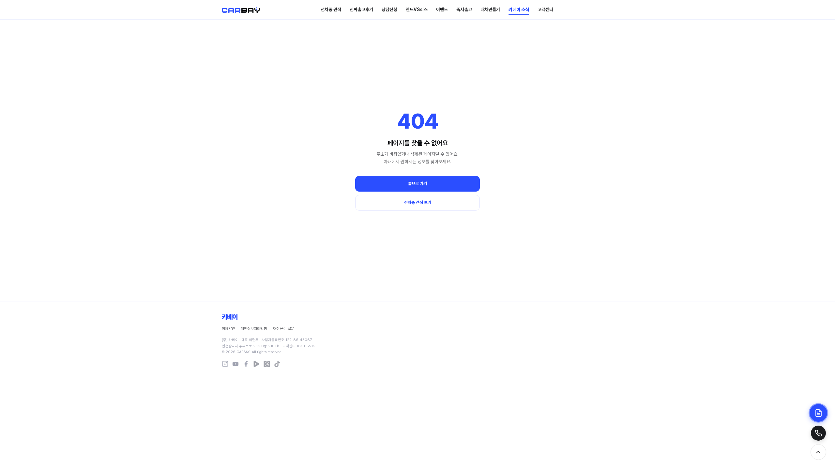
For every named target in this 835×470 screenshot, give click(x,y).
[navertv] (256, 364)
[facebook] (246, 364)
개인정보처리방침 (254, 328)
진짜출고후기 (361, 9)
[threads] (267, 364)
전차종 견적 (331, 9)
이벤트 (442, 9)
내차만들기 (490, 9)
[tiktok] (277, 364)
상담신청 (389, 9)
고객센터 (545, 9)
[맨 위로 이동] (818, 452)
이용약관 (228, 328)
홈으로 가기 (417, 183)
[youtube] (235, 364)
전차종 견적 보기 (417, 202)
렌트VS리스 (417, 9)
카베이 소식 (519, 9)
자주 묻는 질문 (283, 328)
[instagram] (225, 364)
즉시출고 (464, 9)
